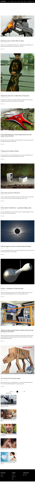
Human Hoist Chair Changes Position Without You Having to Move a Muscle (8, 406)
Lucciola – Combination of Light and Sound (12, 288)
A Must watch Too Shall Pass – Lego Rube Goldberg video (16, 208)
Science (2, 244)
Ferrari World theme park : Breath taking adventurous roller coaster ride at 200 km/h (16, 135)
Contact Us (2, 476)
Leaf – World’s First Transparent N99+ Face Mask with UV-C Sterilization (9, 435)
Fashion (19, 1)
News (22, 1)
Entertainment (14, 476)
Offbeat (25, 1)
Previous (11, 391)
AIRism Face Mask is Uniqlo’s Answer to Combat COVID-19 (8, 463)
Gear (15, 1)
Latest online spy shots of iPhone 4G (10, 193)
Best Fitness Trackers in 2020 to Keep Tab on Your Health (8, 420)
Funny (12, 477)
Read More (2, 144)
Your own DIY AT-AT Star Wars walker (10, 378)
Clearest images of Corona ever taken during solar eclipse (16, 246)
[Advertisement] (17, 9)
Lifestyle (2, 93)
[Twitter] (23, 474)
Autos (2, 132)
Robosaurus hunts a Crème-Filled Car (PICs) (12, 41)
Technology (29, 1)
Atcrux (3, 1)
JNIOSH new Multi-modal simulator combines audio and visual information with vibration (17, 331)
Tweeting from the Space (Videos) (10, 151)
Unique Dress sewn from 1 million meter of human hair (15, 95)
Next (24, 391)
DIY (9, 1)
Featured (12, 1)
